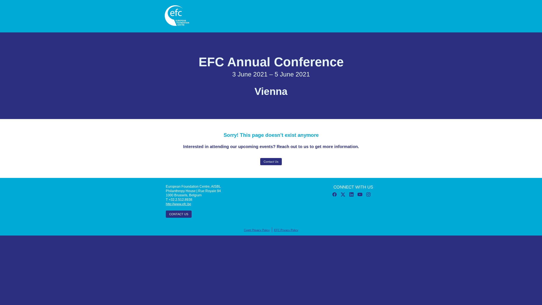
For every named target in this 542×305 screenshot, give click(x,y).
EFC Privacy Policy (286, 230)
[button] (335, 196)
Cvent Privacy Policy (257, 230)
